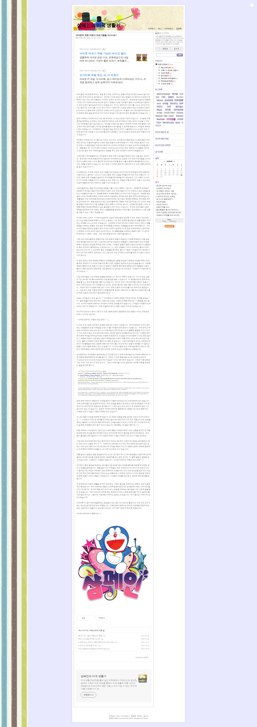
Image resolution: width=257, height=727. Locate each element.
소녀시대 (168, 100)
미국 (169, 106)
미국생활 (171, 119)
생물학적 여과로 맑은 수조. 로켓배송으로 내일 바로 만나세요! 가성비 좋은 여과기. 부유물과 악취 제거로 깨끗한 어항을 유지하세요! (105, 59)
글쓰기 (145, 716)
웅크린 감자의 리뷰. (164, 186)
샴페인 (171, 97)
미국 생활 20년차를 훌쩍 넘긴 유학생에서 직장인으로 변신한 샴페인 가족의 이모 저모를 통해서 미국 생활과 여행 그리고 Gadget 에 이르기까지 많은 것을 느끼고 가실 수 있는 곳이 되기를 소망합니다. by (109, 684)
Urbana (160, 100)
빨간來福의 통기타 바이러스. (167, 210)
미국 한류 (178, 100)
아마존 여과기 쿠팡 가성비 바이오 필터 (103, 53)
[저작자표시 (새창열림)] (109, 618)
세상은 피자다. (162, 204)
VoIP (181, 103)
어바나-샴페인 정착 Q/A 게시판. (168, 212)
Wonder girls (168, 122)
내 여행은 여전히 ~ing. (165, 191)
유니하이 (179, 97)
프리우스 (174, 103)
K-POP (180, 119)
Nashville (161, 119)
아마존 (168, 109)
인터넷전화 (178, 109)
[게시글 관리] (91, 618)
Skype (159, 109)
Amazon (179, 116)
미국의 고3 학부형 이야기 (88, 645)
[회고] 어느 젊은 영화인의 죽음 (90, 636)
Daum (131, 718)
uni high (159, 113)
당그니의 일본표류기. (164, 199)
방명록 (179, 29)
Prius (159, 122)
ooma (159, 103)
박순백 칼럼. (161, 202)
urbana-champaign (163, 94)
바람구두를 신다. (163, 207)
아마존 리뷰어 (169, 113)
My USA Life (81, 38)
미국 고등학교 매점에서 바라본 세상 (92, 649)
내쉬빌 (165, 103)
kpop (177, 122)
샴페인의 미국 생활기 (98, 25)
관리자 (139, 716)
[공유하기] (88, 618)
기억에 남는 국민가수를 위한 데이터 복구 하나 (96, 642)
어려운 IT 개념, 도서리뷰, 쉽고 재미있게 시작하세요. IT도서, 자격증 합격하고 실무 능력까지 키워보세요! (113, 81)
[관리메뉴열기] (252, 5)
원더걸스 (179, 106)
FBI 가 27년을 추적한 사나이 (89, 639)
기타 (163, 97)
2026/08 (169, 161)
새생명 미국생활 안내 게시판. (168, 215)
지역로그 (151, 29)
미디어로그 (168, 29)
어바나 (159, 106)
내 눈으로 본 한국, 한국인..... (167, 194)
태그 (160, 29)
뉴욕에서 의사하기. (163, 188)
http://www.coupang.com (90, 49)
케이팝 (175, 94)
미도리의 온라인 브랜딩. (165, 196)
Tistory (145, 718)
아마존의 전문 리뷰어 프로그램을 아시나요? (96, 35)
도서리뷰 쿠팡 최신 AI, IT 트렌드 (99, 75)
